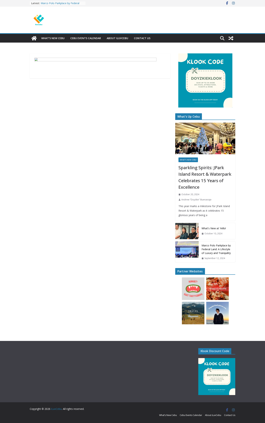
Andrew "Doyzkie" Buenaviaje (196, 199)
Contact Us (142, 38)
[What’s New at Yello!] (187, 231)
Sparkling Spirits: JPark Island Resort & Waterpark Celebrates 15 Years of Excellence (204, 177)
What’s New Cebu (53, 38)
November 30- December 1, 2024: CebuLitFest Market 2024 (61, 3)
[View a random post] (231, 38)
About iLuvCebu (117, 38)
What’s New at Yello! (214, 228)
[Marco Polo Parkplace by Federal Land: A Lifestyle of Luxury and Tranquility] (187, 251)
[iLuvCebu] (34, 38)
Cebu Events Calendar (85, 38)
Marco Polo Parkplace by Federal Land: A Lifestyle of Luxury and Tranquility (216, 249)
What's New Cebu (188, 160)
